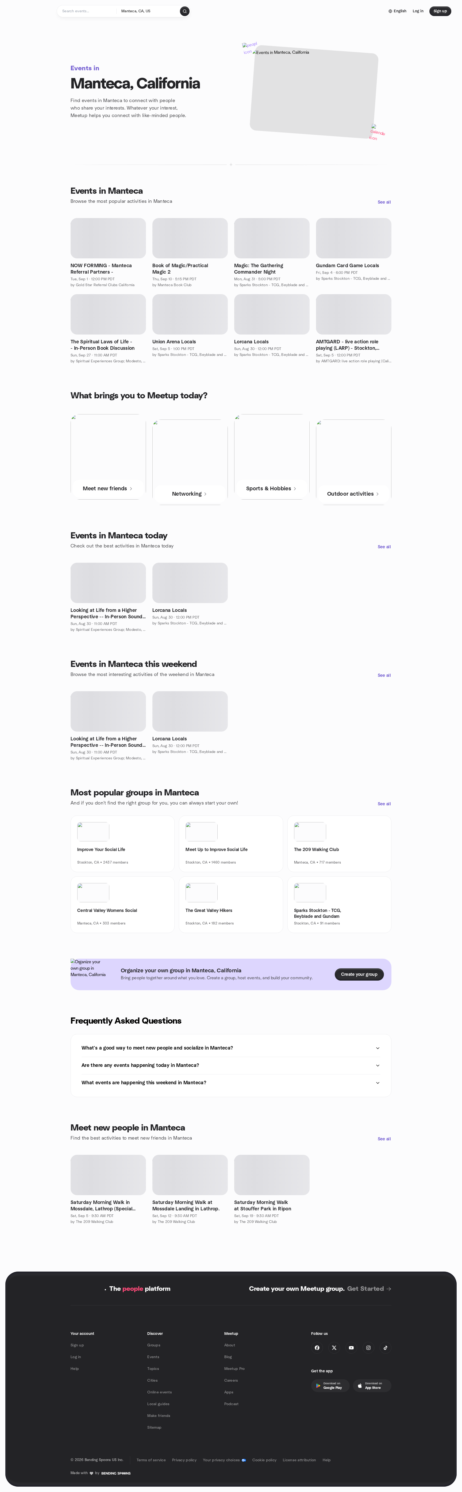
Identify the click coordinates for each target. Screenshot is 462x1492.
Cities (152, 1380)
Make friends (158, 1416)
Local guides (158, 1404)
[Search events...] (185, 11)
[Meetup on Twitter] (334, 1348)
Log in (76, 1357)
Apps (229, 1392)
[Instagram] (368, 1348)
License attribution (299, 1460)
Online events (159, 1392)
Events (153, 1357)
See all (384, 202)
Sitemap (154, 1427)
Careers (231, 1380)
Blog (228, 1357)
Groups (153, 1345)
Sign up (77, 1345)
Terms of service (151, 1460)
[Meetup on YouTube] (351, 1348)
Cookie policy (264, 1460)
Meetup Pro (234, 1369)
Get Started (365, 1289)
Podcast (231, 1404)
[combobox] (148, 11)
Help (75, 1369)
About (229, 1345)
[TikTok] (385, 1348)
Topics (153, 1369)
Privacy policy (184, 1460)
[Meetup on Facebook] (317, 1348)
